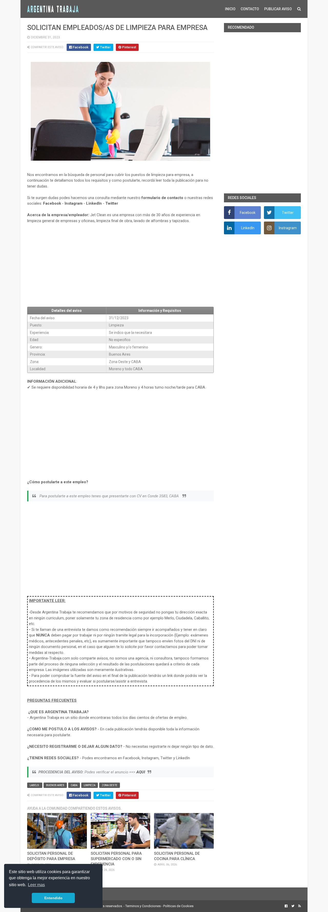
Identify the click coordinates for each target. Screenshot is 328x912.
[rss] (299, 906)
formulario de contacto (162, 197)
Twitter (111, 203)
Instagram (74, 203)
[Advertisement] (120, 265)
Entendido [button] (53, 898)
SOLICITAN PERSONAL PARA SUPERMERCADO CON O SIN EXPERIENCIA (116, 858)
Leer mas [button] (36, 885)
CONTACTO (250, 9)
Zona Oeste (109, 785)
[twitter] (293, 906)
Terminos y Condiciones (143, 906)
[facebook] (286, 906)
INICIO (230, 9)
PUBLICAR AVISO (278, 9)
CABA (74, 785)
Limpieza (89, 785)
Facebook (52, 203)
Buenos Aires (55, 785)
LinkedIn (94, 203)
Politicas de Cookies (178, 906)
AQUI (140, 772)
